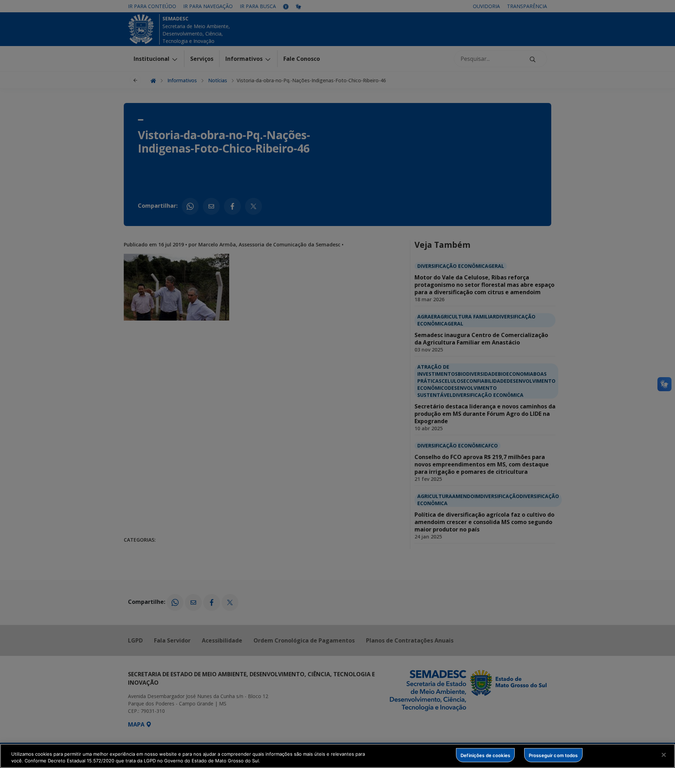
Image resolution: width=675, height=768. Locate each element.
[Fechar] (663, 755)
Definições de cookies (485, 755)
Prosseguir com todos (553, 755)
